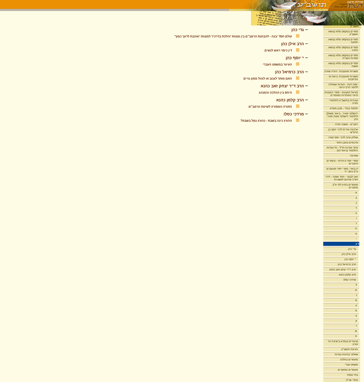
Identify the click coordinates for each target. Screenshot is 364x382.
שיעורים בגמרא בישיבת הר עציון (343, 343)
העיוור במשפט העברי (277, 64)
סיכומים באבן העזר (347, 142)
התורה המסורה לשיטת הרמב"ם (270, 106)
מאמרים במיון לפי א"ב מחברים (345, 186)
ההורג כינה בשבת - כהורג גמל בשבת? (266, 120)
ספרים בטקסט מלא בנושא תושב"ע (343, 33)
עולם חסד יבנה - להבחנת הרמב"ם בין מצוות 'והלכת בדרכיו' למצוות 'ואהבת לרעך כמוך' (233, 36)
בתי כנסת (352, 374)
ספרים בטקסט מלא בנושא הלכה (343, 49)
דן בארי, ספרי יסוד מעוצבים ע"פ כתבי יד (342, 170)
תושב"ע (354, 26)
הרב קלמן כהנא (347, 274)
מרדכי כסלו (349, 279)
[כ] (278, 4)
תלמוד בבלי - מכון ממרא (344, 108)
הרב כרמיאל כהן (347, 264)
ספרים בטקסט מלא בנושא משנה (343, 65)
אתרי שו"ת (352, 379)
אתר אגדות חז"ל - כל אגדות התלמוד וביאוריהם (342, 149)
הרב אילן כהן (349, 254)
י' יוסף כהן (350, 259)
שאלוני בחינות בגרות (346, 354)
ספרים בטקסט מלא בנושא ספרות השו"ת (343, 57)
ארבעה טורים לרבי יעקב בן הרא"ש (343, 131)
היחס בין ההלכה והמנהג (275, 92)
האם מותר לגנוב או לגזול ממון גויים (267, 78)
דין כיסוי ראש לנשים (278, 50)
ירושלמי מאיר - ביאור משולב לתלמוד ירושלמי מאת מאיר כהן (342, 116)
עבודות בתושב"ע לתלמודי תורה (343, 102)
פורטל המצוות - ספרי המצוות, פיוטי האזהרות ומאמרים (341, 94)
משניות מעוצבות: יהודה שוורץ (341, 71)
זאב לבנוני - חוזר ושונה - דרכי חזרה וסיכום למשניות (341, 178)
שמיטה (354, 155)
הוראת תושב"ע (349, 349)
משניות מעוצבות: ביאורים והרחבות (343, 78)
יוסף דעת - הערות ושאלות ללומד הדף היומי (343, 86)
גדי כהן (352, 248)
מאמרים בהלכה (349, 359)
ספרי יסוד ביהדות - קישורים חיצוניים (342, 162)
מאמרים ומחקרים (348, 369)
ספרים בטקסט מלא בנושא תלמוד (343, 41)
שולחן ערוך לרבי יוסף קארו (343, 137)
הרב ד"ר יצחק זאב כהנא (342, 269)
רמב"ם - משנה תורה (346, 124)
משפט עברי (351, 364)
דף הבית (315, 15)
